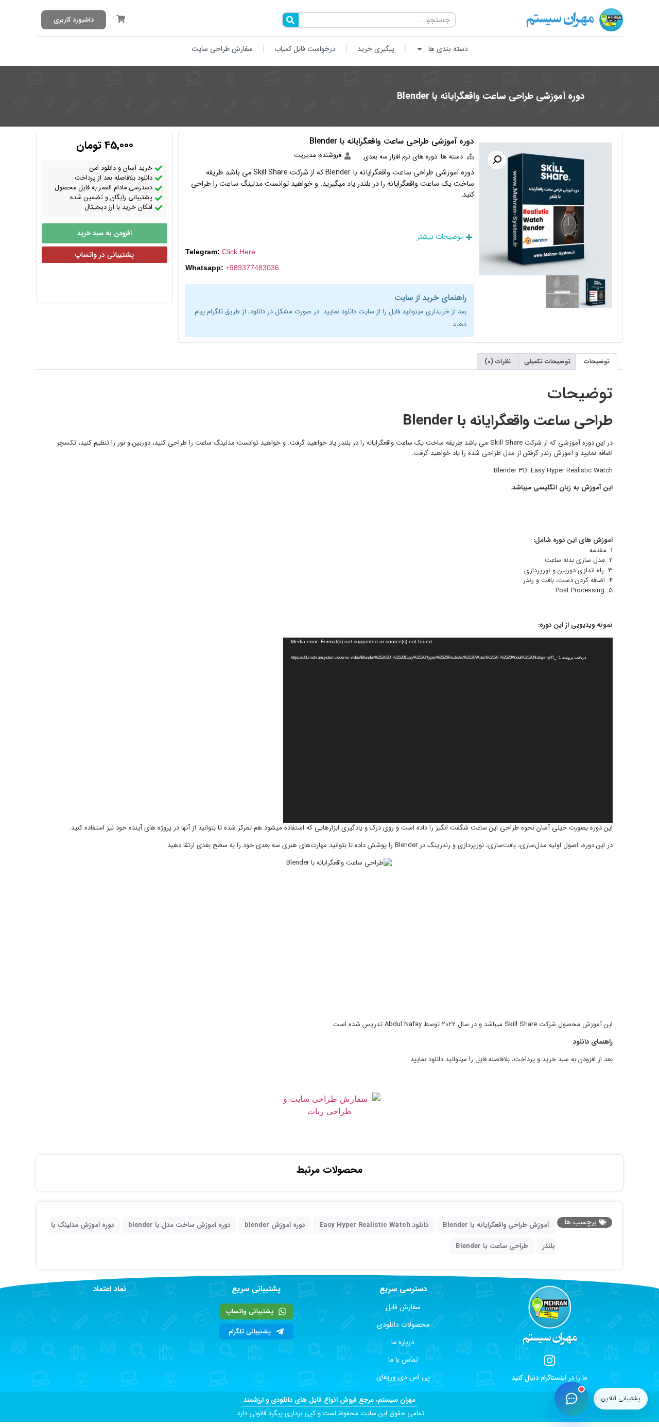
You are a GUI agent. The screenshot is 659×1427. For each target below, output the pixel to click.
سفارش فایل (403, 1307)
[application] (448, 730)
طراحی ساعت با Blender (492, 1246)
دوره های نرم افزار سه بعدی (400, 157)
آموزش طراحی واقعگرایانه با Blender (496, 1225)
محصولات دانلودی (403, 1324)
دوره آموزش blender (275, 1225)
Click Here (238, 252)
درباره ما (402, 1342)
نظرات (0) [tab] (497, 361)
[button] (497, 160)
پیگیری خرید (375, 49)
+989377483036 (252, 267)
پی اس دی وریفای (403, 1377)
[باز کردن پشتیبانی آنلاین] (571, 1399)
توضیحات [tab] (597, 361)
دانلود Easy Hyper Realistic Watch (373, 1225)
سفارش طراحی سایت (222, 49)
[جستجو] (291, 20)
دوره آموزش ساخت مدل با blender (179, 1225)
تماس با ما (403, 1359)
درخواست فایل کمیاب (305, 49)
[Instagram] (549, 1360)
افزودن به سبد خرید (104, 233)
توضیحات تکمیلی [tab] (547, 361)
